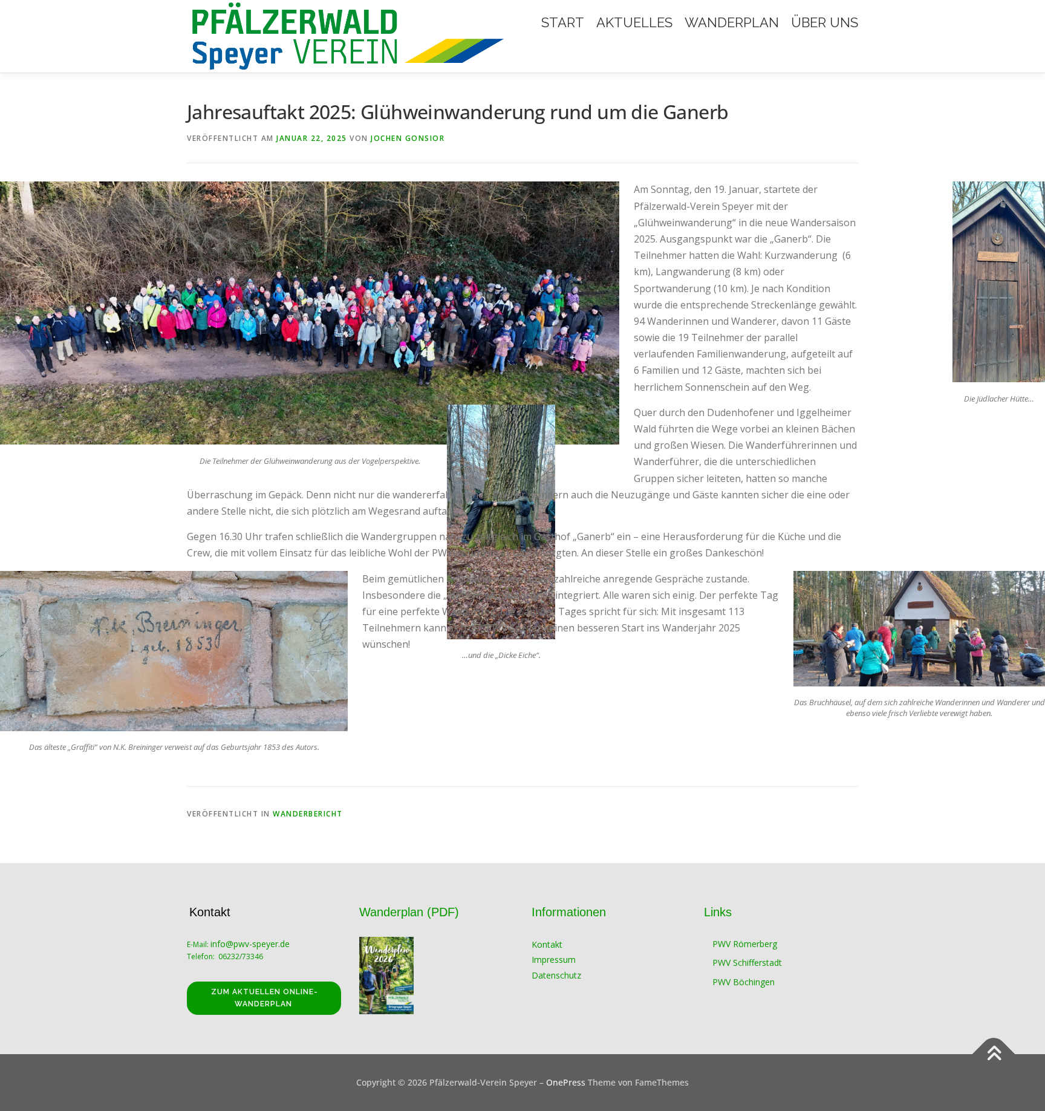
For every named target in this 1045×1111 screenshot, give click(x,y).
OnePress (565, 1082)
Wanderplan (732, 22)
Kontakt (547, 944)
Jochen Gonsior (407, 138)
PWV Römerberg (744, 944)
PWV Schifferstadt (747, 962)
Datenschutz (556, 975)
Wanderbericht (308, 814)
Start (562, 22)
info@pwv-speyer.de (251, 944)
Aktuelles (634, 22)
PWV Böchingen (743, 982)
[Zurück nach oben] (993, 1053)
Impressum (554, 959)
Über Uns (824, 22)
